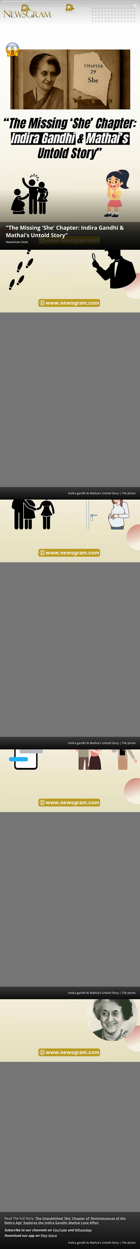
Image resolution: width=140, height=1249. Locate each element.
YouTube (59, 1230)
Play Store (48, 1235)
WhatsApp (83, 1230)
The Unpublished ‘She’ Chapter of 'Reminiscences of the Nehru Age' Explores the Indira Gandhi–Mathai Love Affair (65, 1220)
